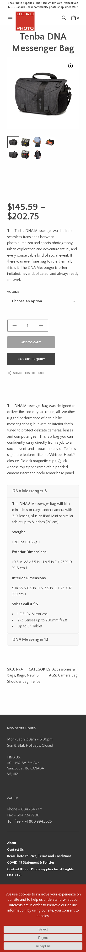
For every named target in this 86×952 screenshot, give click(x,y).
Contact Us (15, 850)
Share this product (29, 373)
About (11, 843)
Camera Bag (68, 675)
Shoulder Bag (18, 681)
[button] (70, 66)
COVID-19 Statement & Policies (30, 863)
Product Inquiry (31, 359)
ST (39, 675)
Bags (21, 675)
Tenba (36, 681)
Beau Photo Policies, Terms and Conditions (39, 856)
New (31, 675)
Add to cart (31, 342)
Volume (13, 291)
